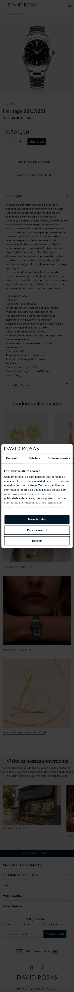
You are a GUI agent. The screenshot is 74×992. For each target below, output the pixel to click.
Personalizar (35, 530)
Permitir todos (37, 519)
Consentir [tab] (12, 458)
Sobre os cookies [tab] (59, 458)
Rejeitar (37, 540)
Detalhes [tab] (34, 458)
